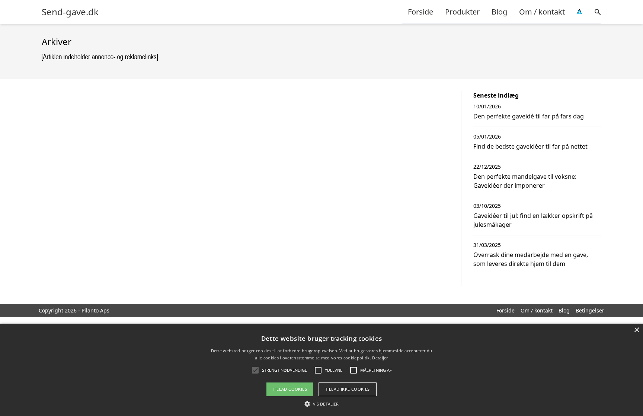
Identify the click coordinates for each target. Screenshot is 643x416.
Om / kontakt (542, 12)
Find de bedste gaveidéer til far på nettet (530, 146)
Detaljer (380, 358)
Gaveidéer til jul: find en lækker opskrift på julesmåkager (533, 220)
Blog (499, 12)
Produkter (462, 12)
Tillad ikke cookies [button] (347, 389)
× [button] (636, 330)
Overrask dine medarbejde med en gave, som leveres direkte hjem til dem (530, 259)
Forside (420, 12)
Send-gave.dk (70, 12)
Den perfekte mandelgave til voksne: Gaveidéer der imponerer (524, 181)
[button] (321, 403)
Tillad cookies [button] (290, 389)
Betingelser (590, 310)
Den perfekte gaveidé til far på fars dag (528, 116)
